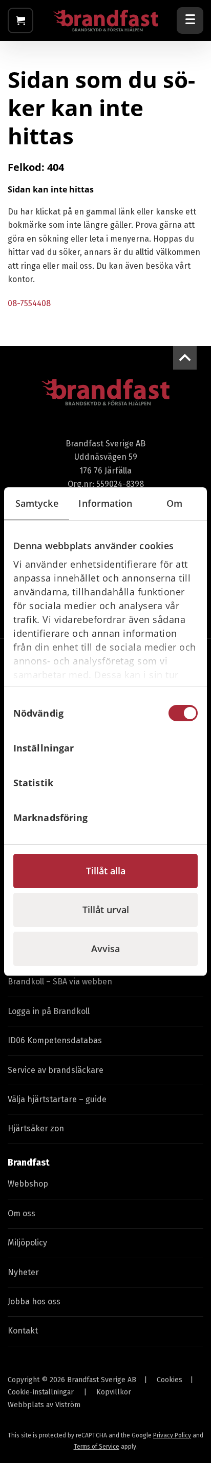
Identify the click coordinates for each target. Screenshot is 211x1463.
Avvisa (105, 948)
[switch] (183, 748)
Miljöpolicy (27, 1242)
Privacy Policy (172, 1435)
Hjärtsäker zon (36, 1128)
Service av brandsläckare (55, 1070)
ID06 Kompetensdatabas (55, 1040)
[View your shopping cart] (20, 20)
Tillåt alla (105, 871)
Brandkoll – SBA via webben (60, 981)
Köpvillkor (113, 1392)
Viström (67, 1405)
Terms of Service (96, 1446)
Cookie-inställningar (41, 1392)
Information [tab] (105, 503)
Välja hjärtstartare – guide (57, 1099)
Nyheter (23, 1272)
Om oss (21, 1213)
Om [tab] (174, 503)
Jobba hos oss (34, 1301)
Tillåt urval (105, 909)
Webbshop (28, 1184)
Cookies (169, 1379)
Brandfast (29, 1162)
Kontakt (23, 1331)
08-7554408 (29, 303)
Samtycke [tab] (36, 503)
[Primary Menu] (190, 20)
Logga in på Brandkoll (49, 1011)
